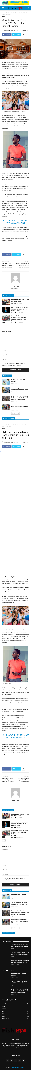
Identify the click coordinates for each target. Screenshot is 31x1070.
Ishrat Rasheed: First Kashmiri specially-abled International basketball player (19, 309)
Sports (7, 13)
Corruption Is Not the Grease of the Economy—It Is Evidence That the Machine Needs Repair (20, 398)
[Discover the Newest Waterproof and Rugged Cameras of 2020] (6, 963)
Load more (15, 413)
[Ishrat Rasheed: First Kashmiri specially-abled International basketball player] (6, 309)
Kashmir (4, 303)
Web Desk (7, 30)
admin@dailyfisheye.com (18, 1067)
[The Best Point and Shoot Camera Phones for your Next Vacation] (6, 955)
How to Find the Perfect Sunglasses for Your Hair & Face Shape (22, 265)
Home (3, 13)
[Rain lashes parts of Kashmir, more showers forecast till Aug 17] (6, 407)
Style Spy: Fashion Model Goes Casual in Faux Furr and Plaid (7, 265)
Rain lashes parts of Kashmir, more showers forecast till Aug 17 (19, 406)
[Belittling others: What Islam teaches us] (6, 382)
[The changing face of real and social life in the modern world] (6, 390)
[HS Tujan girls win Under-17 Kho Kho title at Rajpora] (6, 302)
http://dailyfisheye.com (15, 288)
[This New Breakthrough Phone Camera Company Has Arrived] (6, 947)
